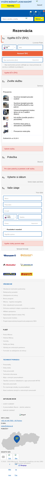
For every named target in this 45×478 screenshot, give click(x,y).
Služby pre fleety (8, 344)
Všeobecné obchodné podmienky (14, 289)
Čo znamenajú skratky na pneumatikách (16, 387)
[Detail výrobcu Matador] (9, 265)
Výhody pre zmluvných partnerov (14, 347)
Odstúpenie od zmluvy (10, 295)
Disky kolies (7, 368)
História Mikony (8, 338)
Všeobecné (7, 284)
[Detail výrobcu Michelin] (26, 265)
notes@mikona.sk (7, 426)
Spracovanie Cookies (10, 318)
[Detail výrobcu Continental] (26, 255)
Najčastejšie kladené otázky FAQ (14, 314)
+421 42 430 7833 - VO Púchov (11, 420)
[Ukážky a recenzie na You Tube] (3, 457)
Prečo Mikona (7, 334)
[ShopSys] (22, 465)
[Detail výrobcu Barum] (9, 255)
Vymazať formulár (22, 249)
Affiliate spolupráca (9, 311)
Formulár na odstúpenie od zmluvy (14, 350)
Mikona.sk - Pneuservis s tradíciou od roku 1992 (6, 13)
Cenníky (6, 341)
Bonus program (8, 298)
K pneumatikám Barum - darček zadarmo (16, 407)
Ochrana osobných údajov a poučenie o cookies (19, 308)
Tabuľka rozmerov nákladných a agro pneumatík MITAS (21, 380)
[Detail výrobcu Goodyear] (9, 274)
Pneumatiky (7, 364)
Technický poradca (11, 360)
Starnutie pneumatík (10, 384)
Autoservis (11, 138)
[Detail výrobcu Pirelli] (26, 274)
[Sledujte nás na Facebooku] (16, 457)
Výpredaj (10, 6)
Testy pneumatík (8, 371)
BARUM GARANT (9, 410)
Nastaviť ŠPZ (22, 53)
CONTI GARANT (8, 404)
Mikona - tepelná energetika (12, 302)
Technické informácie (10, 374)
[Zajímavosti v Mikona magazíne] (9, 457)
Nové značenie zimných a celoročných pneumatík (19, 390)
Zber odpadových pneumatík (12, 305)
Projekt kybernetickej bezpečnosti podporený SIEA (19, 321)
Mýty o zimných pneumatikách (13, 377)
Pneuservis (7, 92)
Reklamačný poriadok (10, 292)
